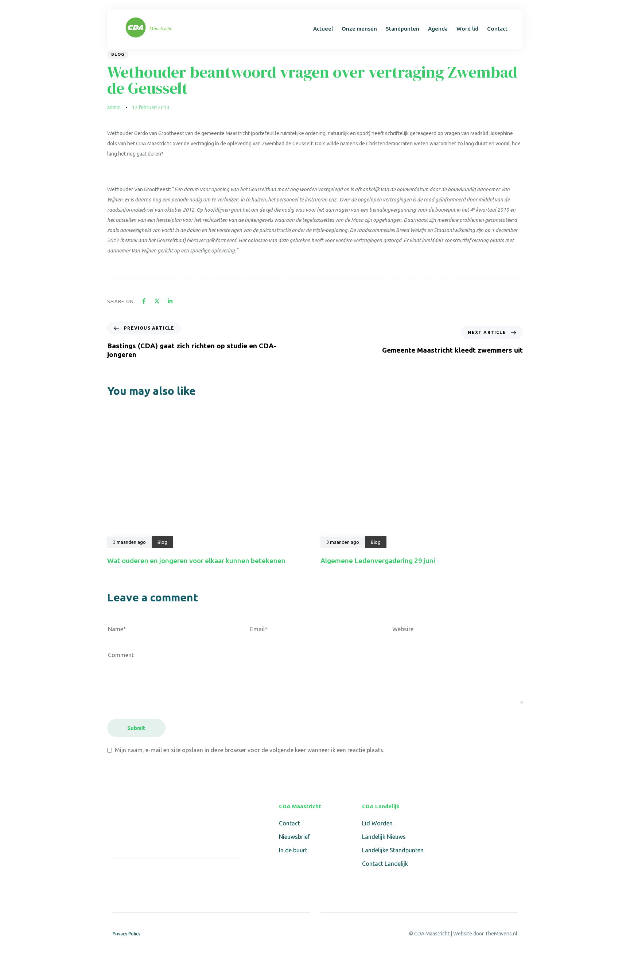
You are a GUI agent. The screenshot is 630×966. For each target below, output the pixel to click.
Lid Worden (377, 823)
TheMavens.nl (501, 933)
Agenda (438, 28)
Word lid (467, 28)
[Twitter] (134, 874)
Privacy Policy (126, 933)
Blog (117, 54)
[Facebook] (117, 874)
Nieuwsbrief (294, 836)
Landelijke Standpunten (393, 850)
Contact (497, 28)
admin (114, 107)
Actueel (323, 28)
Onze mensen (359, 28)
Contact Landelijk (385, 863)
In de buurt (293, 850)
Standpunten (402, 28)
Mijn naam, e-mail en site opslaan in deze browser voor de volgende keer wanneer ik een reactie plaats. (249, 750)
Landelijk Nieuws (384, 836)
